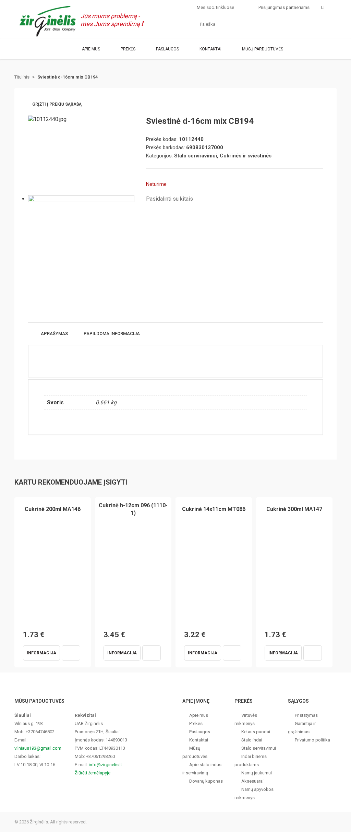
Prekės (128, 49)
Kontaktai (210, 49)
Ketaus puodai (255, 731)
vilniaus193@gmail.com (37, 748)
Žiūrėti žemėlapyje (92, 772)
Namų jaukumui (256, 772)
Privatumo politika (312, 739)
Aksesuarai (252, 781)
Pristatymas (306, 715)
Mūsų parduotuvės (262, 49)
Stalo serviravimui (258, 748)
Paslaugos (167, 49)
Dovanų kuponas (206, 781)
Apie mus (91, 49)
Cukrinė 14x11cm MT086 (213, 509)
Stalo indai (251, 739)
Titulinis (21, 77)
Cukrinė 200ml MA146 (53, 509)
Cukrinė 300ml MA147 (294, 509)
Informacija (41, 653)
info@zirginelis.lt (105, 764)
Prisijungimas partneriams (284, 7)
